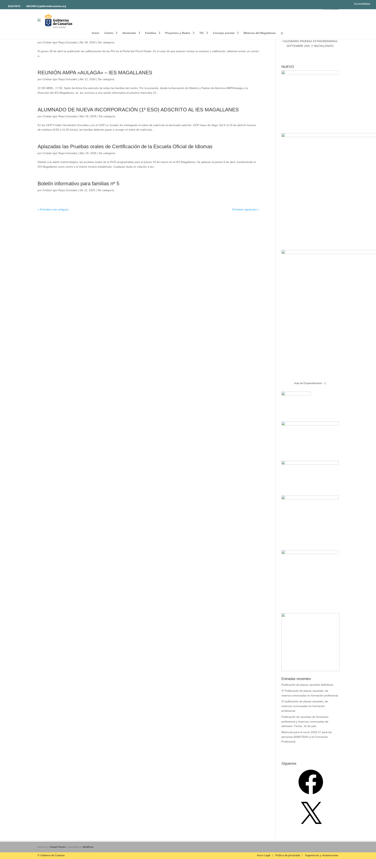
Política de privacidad (287, 855)
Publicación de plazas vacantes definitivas (307, 684)
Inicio (95, 33)
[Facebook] (310, 795)
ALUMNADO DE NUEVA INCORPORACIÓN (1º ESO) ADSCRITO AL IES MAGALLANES (138, 110)
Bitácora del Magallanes (260, 33)
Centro (108, 33)
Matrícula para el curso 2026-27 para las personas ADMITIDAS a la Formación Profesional (306, 737)
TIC (201, 33)
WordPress (88, 847)
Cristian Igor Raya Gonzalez (59, 42)
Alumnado (129, 33)
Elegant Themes (58, 847)
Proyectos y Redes (177, 33)
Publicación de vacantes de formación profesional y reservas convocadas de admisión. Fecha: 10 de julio (304, 721)
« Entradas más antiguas (53, 209)
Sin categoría (106, 42)
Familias (150, 33)
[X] (310, 827)
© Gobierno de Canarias (51, 855)
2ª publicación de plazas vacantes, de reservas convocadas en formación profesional (304, 706)
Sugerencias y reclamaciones (321, 855)
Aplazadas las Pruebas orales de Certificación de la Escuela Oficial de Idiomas (125, 146)
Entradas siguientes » (245, 209)
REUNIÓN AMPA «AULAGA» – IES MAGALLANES (95, 72)
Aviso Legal (263, 855)
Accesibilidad (362, 3)
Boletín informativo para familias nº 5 (78, 183)
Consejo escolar (224, 33)
